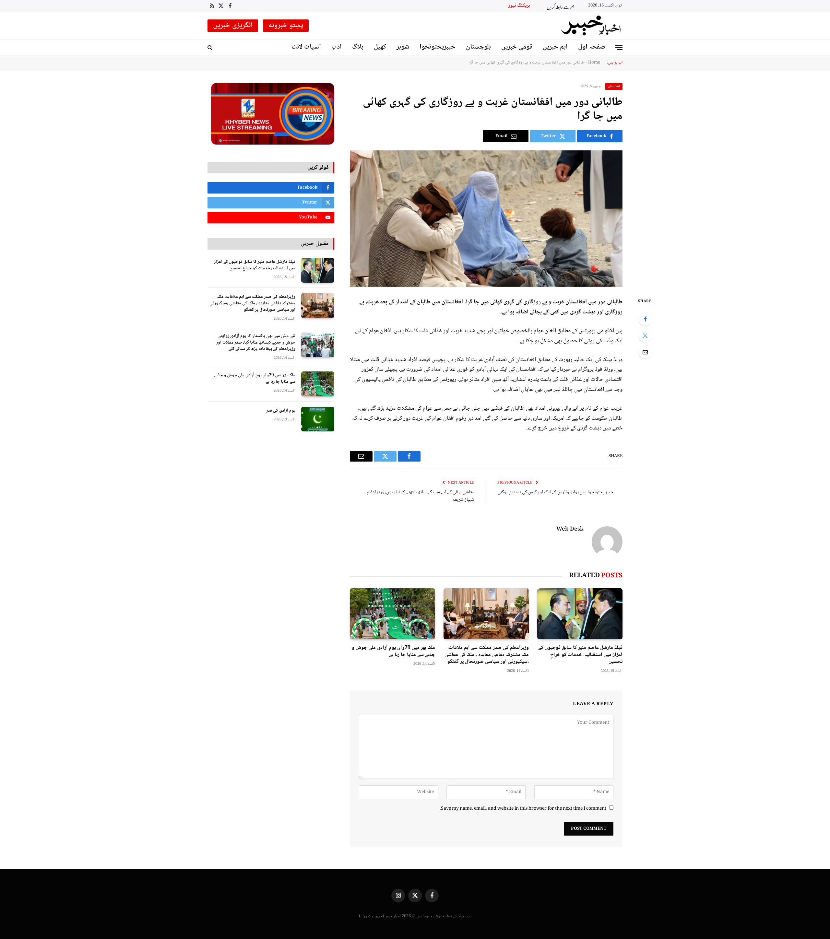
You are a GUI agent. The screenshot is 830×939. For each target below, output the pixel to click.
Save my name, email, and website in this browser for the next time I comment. (523, 809)
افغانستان (614, 86)
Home (594, 62)
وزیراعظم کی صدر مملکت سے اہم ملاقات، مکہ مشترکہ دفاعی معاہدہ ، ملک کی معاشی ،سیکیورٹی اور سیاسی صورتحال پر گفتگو (487, 654)
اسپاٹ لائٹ (306, 47)
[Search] (211, 47)
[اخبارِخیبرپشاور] (591, 26)
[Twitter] (645, 335)
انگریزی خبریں (233, 25)
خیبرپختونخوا (438, 47)
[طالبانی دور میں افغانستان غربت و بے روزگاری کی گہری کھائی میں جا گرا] (486, 218)
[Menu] (618, 47)
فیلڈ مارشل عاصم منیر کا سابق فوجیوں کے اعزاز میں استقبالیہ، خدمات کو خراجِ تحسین (580, 654)
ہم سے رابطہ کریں (560, 6)
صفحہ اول (591, 47)
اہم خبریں (555, 47)
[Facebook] (645, 318)
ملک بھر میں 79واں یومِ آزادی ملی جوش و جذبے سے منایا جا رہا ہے (393, 651)
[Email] (645, 352)
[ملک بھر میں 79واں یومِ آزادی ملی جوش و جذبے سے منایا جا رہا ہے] (392, 613)
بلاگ (357, 47)
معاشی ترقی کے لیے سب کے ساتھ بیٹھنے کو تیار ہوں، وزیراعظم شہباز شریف (420, 496)
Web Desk (570, 529)
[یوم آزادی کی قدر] (317, 419)
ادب (336, 47)
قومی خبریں (516, 47)
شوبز (403, 47)
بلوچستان (478, 47)
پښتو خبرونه (285, 25)
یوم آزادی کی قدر (280, 410)
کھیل (380, 47)
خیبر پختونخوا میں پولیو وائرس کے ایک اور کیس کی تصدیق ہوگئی (555, 492)
